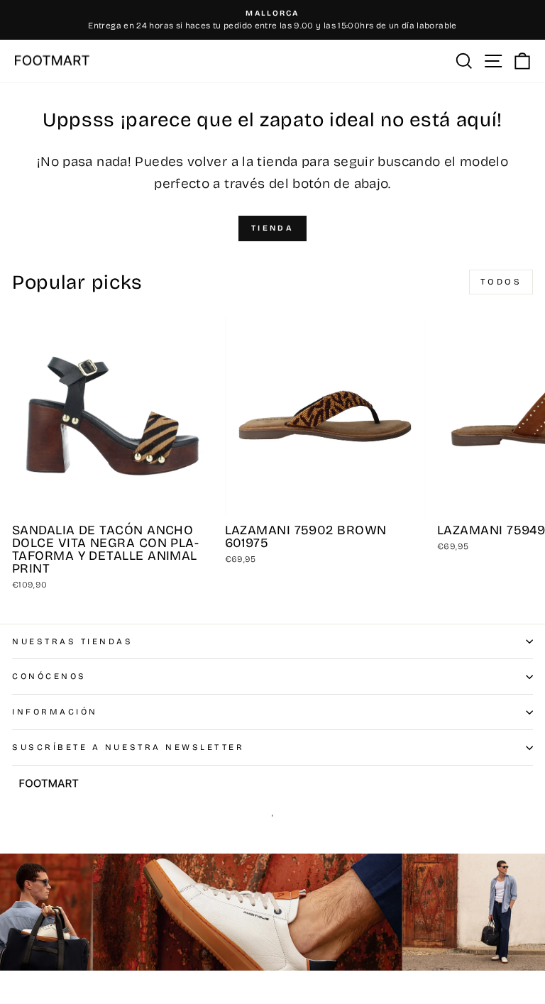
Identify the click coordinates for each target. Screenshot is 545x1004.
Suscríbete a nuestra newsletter (128, 747)
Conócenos (49, 676)
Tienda (272, 228)
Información (55, 712)
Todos (501, 282)
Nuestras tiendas (72, 641)
